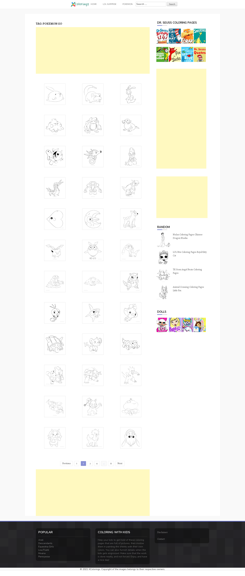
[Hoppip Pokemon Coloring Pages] (55, 250)
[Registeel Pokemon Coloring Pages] (93, 187)
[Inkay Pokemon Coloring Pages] (131, 437)
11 (111, 463)
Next (120, 463)
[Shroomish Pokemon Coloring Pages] (55, 125)
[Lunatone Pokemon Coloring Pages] (93, 219)
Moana (42, 553)
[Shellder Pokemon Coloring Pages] (55, 344)
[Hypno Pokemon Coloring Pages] (93, 406)
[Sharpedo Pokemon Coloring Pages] (93, 312)
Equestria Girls (46, 546)
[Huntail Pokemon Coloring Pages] (55, 406)
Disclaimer (162, 532)
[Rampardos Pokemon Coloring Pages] (131, 187)
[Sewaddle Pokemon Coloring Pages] (131, 312)
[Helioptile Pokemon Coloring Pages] (131, 250)
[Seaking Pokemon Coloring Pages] (55, 156)
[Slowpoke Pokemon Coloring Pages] (93, 94)
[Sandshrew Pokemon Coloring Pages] (131, 281)
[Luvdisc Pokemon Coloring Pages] (55, 219)
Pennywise (44, 556)
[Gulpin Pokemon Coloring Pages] (55, 94)
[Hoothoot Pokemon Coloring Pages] (93, 250)
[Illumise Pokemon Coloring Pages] (55, 437)
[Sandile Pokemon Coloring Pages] (131, 344)
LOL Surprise (109, 4)
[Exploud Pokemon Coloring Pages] (55, 375)
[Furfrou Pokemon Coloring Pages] (93, 437)
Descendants (45, 543)
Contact (161, 539)
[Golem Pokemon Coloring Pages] (93, 375)
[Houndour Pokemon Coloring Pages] (131, 219)
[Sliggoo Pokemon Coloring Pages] (131, 94)
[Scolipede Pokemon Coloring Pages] (55, 187)
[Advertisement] (93, 50)
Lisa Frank (43, 550)
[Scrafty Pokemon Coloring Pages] (131, 156)
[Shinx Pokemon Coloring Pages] (93, 344)
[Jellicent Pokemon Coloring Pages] (131, 406)
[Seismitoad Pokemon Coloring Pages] (93, 125)
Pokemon (127, 4)
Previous (66, 463)
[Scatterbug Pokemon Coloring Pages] (55, 312)
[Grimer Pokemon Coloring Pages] (55, 281)
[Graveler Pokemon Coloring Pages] (93, 281)
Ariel (40, 540)
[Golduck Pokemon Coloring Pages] (131, 375)
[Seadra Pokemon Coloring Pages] (93, 156)
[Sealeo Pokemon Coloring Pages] (131, 125)
